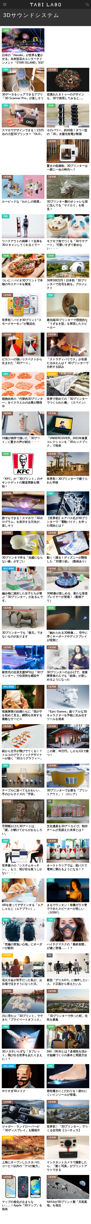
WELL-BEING (9, 569)
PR (49, 801)
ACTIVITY (52, 374)
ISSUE (6, 30)
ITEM (6, 70)
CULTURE (52, 70)
